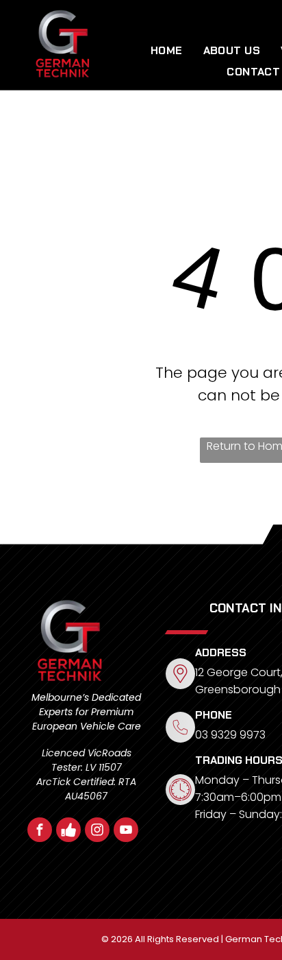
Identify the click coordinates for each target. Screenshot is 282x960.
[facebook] (39, 831)
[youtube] (126, 831)
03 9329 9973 (230, 735)
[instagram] (97, 831)
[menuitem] (166, 50)
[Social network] (68, 831)
